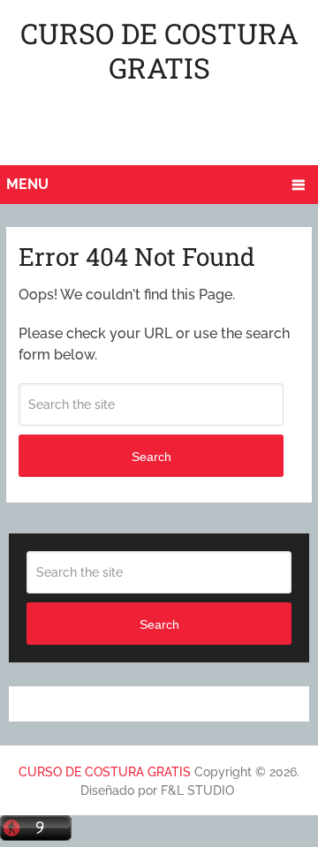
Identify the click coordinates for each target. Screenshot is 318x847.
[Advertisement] (161, 128)
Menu (27, 184)
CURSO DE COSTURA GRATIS (159, 50)
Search (151, 457)
